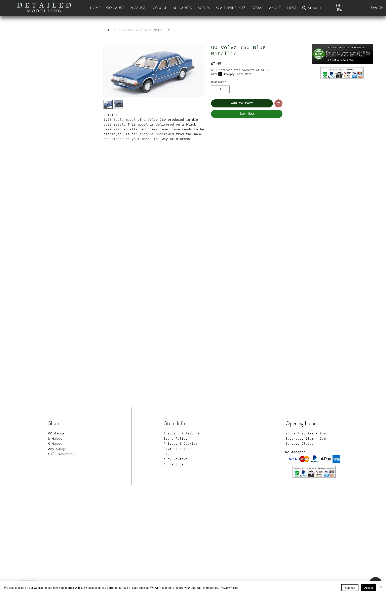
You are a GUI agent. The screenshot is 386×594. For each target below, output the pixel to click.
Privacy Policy (229, 588)
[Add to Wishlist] (278, 103)
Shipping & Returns (181, 433)
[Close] (381, 587)
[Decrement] (214, 89)
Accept (368, 588)
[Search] (287, 8)
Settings (350, 588)
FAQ (166, 454)
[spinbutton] (220, 89)
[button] (339, 7)
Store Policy (175, 439)
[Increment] (226, 89)
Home (108, 30)
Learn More (243, 74)
